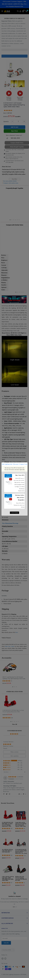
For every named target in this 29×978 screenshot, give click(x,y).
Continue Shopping (14, 512)
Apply (11, 479)
